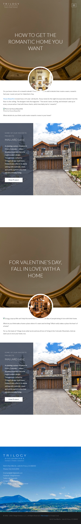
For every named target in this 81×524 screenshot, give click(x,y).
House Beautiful (9, 99)
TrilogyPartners (15, 475)
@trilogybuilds (12, 478)
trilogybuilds (14, 481)
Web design (44, 515)
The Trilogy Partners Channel (18, 483)
